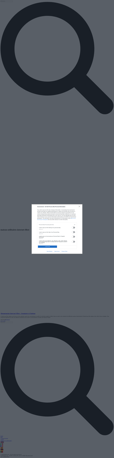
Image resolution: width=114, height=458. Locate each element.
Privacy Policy (64, 251)
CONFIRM (47, 246)
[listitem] (57, 224)
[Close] (80, 207)
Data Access (57, 251)
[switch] (73, 227)
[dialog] (57, 229)
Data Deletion (49, 251)
